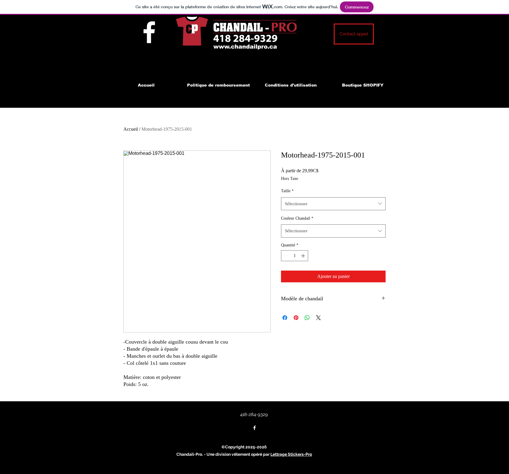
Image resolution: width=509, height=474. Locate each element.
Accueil (130, 129)
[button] (354, 34)
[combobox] (333, 203)
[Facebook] (149, 32)
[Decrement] (285, 256)
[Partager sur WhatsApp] (307, 317)
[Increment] (303, 256)
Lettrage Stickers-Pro (291, 454)
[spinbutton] (294, 256)
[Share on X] (318, 317)
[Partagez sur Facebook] (284, 317)
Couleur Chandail (297, 218)
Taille (287, 191)
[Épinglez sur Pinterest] (296, 317)
